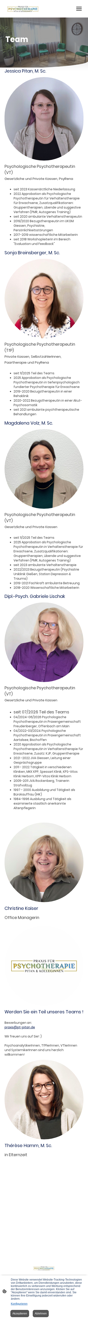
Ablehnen (41, 1313)
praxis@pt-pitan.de (20, 1027)
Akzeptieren (19, 1313)
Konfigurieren (19, 1303)
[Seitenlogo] (23, 8)
